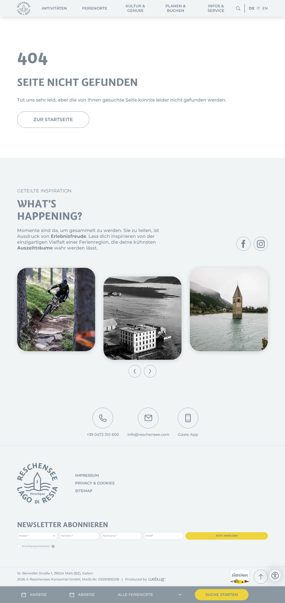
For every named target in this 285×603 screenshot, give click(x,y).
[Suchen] (238, 8)
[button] (135, 371)
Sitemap (83, 491)
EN (265, 8)
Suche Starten (222, 594)
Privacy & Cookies (95, 483)
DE (252, 8)
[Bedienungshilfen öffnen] (275, 575)
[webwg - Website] (156, 579)
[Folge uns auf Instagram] (261, 244)
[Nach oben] (261, 577)
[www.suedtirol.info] (240, 576)
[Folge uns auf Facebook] (243, 244)
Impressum (87, 475)
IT (258, 8)
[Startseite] (23, 8)
